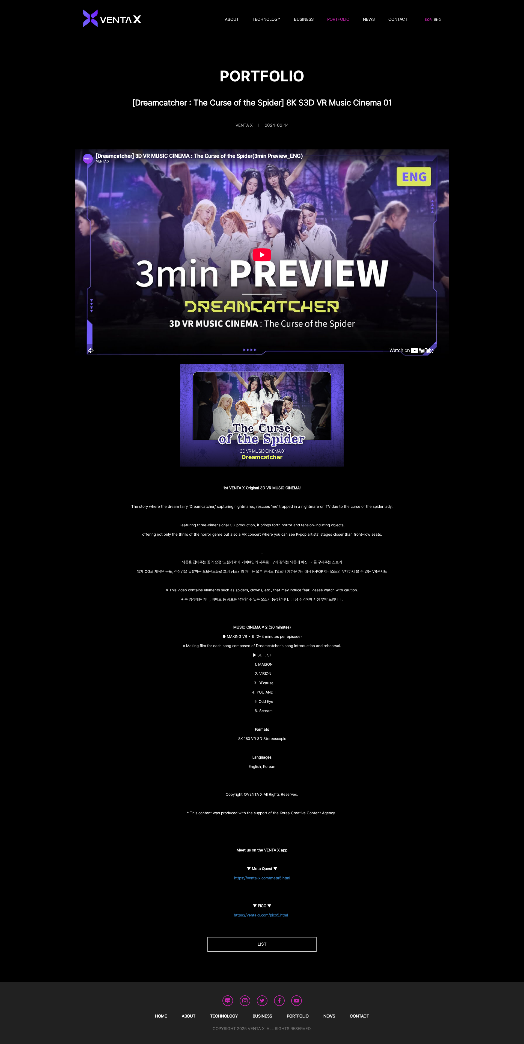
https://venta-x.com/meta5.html (262, 878)
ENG (437, 20)
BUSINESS (304, 19)
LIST (262, 944)
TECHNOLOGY (266, 19)
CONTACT (397, 19)
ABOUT (232, 19)
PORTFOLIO (338, 19)
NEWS (369, 19)
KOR (428, 20)
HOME (161, 1016)
